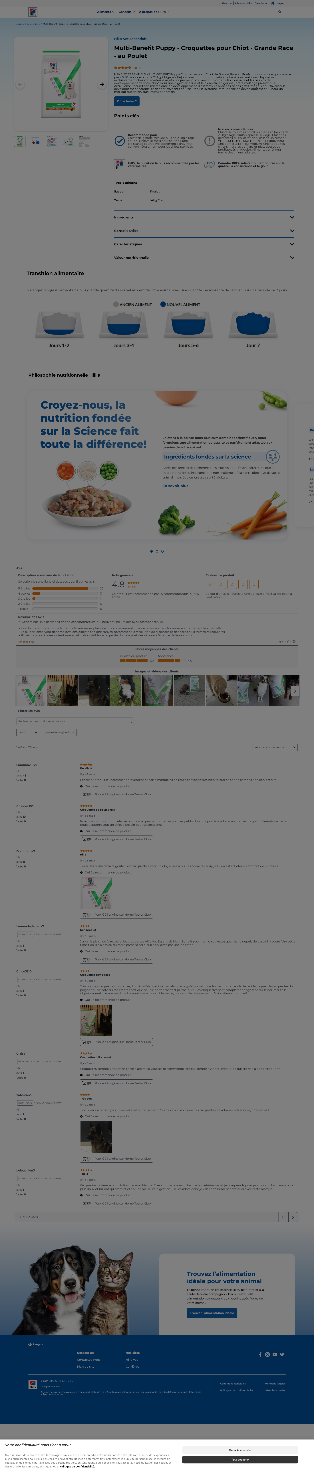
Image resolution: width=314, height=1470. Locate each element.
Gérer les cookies (240, 1450)
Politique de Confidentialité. (77, 1466)
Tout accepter (240, 1459)
